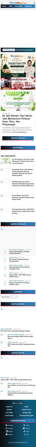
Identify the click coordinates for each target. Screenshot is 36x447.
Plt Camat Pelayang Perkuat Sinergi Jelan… (19, 260)
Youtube (27, 428)
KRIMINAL (20, 265)
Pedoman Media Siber (26, 415)
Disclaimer (9, 413)
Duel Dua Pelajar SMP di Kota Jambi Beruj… (20, 337)
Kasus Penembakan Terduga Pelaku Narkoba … (19, 252)
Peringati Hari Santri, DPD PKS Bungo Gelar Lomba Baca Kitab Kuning (23, 211)
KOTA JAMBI (15, 334)
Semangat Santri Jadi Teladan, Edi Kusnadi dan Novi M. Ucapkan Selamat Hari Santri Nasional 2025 (22, 172)
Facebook (10, 425)
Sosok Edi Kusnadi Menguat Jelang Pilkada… (20, 394)
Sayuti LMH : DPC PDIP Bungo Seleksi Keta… (20, 275)
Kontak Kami (9, 415)
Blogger (10, 431)
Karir (26, 407)
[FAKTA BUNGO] (18, 3)
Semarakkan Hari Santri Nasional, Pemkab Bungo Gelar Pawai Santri (23, 197)
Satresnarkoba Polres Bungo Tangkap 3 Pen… (19, 268)
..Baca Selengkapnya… (20, 132)
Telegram (10, 434)
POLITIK (16, 273)
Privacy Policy (26, 409)
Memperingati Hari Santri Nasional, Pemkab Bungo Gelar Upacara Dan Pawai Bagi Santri (23, 183)
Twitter (27, 425)
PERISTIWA (21, 249)
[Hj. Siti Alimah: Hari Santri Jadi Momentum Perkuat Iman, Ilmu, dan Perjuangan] (18, 101)
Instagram (10, 428)
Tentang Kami (26, 413)
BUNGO (15, 249)
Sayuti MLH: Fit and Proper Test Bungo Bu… (21, 386)
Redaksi (9, 409)
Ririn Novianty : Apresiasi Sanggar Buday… (16, 331)
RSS (27, 434)
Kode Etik (9, 407)
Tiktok (27, 431)
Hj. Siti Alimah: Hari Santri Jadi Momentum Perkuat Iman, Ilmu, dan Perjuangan (17, 120)
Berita (11, 249)
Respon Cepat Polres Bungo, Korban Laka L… (19, 283)
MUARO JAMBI (8, 329)
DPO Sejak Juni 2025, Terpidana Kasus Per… (21, 345)
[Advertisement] (18, 28)
